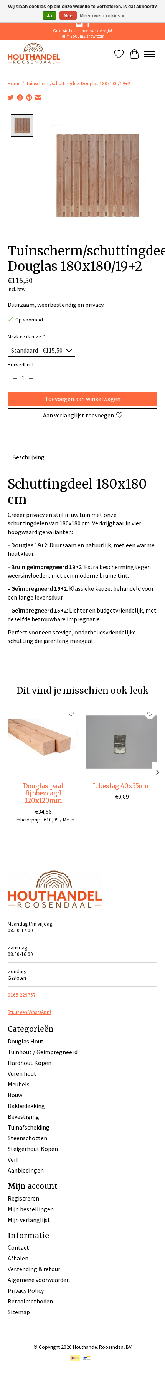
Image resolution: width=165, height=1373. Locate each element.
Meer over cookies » (102, 15)
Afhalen (18, 1258)
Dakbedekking (26, 1106)
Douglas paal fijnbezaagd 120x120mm (43, 793)
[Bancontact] (87, 1359)
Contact (18, 1247)
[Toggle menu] (149, 54)
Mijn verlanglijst (29, 1220)
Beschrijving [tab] (28, 457)
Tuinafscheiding (29, 1127)
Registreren (23, 1198)
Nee (68, 15)
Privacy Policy (26, 1290)
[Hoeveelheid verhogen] (31, 378)
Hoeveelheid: (21, 364)
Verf (13, 1159)
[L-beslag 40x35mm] (121, 742)
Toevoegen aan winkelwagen (82, 398)
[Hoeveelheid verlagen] (15, 378)
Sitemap (19, 1312)
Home (14, 83)
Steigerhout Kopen (33, 1149)
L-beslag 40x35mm (122, 786)
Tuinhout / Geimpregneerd (43, 1052)
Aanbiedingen (26, 1170)
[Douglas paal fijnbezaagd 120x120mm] (43, 742)
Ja (49, 15)
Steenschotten (27, 1138)
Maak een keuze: (26, 336)
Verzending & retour (34, 1269)
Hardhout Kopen (29, 1063)
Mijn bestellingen (31, 1209)
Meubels (19, 1084)
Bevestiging (23, 1116)
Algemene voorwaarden (39, 1280)
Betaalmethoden (30, 1301)
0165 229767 (22, 995)
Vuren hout (22, 1073)
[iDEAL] (75, 1359)
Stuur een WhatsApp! (29, 1012)
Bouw (15, 1095)
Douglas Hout (26, 1041)
